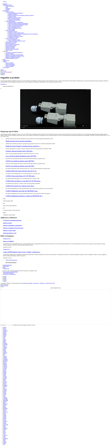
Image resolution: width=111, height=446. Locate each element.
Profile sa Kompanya (10, 6)
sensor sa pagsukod (9, 66)
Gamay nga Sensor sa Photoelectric (15, 25)
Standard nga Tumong (12, 14)
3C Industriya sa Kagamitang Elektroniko (14, 52)
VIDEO (4, 61)
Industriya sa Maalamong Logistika (13, 57)
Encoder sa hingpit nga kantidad (12, 48)
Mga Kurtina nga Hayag (11, 43)
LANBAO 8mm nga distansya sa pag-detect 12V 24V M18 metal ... (23, 181)
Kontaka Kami (6, 60)
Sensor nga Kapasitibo (10, 30)
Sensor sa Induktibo (10, 11)
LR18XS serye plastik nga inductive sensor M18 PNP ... (20, 161)
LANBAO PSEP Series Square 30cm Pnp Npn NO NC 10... (21, 171)
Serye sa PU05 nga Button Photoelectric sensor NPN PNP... (21, 156)
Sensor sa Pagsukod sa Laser (11, 38)
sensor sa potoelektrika (10, 65)
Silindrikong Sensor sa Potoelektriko (15, 22)
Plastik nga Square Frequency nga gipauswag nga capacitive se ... (23, 146)
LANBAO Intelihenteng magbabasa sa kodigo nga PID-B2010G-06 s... (24, 196)
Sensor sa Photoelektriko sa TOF (15, 28)
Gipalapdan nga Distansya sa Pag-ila (15, 36)
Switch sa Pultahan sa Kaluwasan (12, 44)
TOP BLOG (42, 283)
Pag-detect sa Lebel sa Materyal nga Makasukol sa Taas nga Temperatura (23, 33)
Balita (4, 59)
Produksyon (8, 8)
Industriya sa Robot (10, 53)
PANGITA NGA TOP (50, 283)
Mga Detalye (4, 84)
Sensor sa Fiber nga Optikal (11, 42)
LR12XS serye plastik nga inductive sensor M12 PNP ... (20, 166)
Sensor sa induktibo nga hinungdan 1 (15, 13)
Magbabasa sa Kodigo (10, 47)
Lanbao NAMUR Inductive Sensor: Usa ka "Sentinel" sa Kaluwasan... (21, 252)
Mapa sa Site (36, 283)
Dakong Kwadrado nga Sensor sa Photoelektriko (18, 23)
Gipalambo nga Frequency (13, 37)
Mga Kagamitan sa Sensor (11, 45)
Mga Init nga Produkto (28, 283)
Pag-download (6, 67)
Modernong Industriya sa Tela (12, 58)
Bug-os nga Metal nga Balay (14, 18)
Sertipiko (7, 9)
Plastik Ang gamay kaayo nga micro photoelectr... (19, 141)
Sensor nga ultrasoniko (10, 46)
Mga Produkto (6, 10)
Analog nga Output (12, 16)
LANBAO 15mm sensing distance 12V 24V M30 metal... (20, 176)
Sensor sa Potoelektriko (10, 21)
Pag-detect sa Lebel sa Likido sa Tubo (16, 32)
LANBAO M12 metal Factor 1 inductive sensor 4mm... (20, 186)
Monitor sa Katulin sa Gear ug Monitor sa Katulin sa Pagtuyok (21, 15)
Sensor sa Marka (11, 29)
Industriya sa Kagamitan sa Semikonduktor (14, 54)
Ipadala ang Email (4, 285)
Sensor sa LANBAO (8, 241)
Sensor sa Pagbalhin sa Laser (14, 39)
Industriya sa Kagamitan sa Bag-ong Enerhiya (15, 55)
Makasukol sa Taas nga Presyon (14, 17)
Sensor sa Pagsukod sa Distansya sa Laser (16, 40)
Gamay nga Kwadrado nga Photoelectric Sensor (18, 24)
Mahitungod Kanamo (7, 4)
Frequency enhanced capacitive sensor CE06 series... (19, 151)
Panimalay (5, 3)
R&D (7, 7)
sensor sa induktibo (9, 62)
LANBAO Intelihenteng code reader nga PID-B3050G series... (22, 191)
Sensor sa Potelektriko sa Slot (14, 26)
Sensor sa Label (9, 50)
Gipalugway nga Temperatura (14, 20)
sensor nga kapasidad (10, 64)
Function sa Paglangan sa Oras (14, 35)
